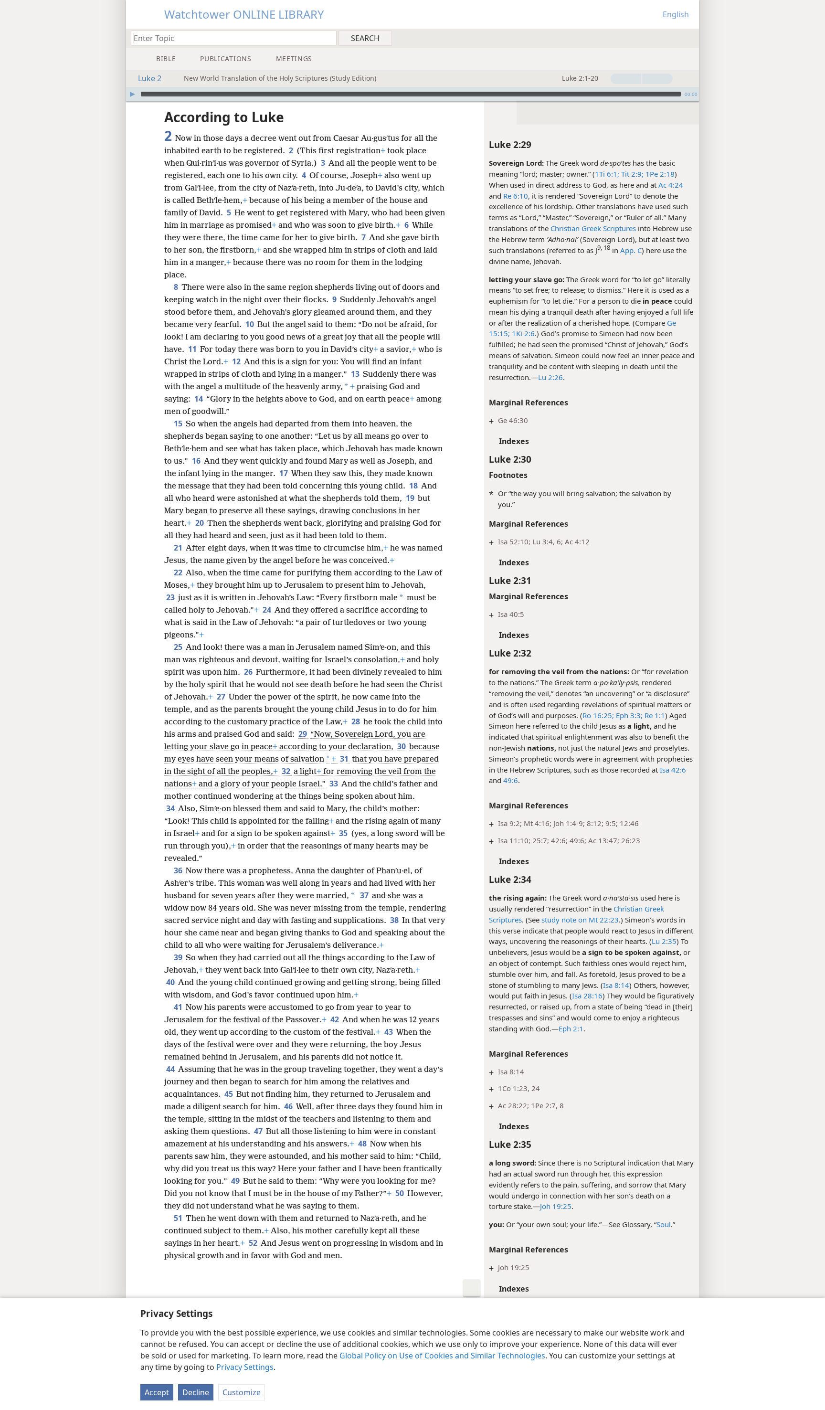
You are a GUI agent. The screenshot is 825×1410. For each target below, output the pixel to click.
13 (356, 374)
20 (200, 523)
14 (199, 398)
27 (222, 696)
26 (249, 672)
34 (171, 808)
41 (179, 1007)
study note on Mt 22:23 (580, 919)
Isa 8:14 (616, 985)
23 (171, 597)
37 (365, 895)
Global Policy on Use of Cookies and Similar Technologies (442, 1355)
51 (179, 1218)
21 (179, 547)
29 (303, 734)
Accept (157, 1392)
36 (179, 870)
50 (400, 1193)
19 (411, 498)
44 (171, 1069)
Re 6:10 (515, 196)
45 (229, 1094)
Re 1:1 (654, 715)
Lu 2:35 (664, 941)
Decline (195, 1392)
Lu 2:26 (550, 377)
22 (179, 572)
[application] (412, 94)
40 (171, 982)
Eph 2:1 (571, 1028)
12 (237, 361)
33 (334, 783)
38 (395, 920)
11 (193, 349)
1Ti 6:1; (607, 174)
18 (414, 485)
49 (236, 1181)
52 (254, 1243)
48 (363, 1143)
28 (356, 721)
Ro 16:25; (598, 715)
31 (345, 758)
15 (179, 423)
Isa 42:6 (673, 769)
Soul (663, 1224)
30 (402, 746)
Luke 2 (149, 78)
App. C (631, 250)
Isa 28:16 (587, 995)
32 (287, 771)
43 (389, 1032)
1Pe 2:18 (659, 174)
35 (344, 833)
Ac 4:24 (670, 185)
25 (179, 647)
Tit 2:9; (631, 174)
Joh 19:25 (555, 1206)
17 (284, 473)
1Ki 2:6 (522, 333)
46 (289, 1106)
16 (197, 461)
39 (179, 957)
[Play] (132, 94)
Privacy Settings (245, 1367)
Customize (241, 1392)
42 (335, 1019)
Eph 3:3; (628, 715)
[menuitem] (688, 37)
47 (259, 1131)
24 (268, 609)
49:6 (510, 780)
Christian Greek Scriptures (593, 228)
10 (250, 324)
